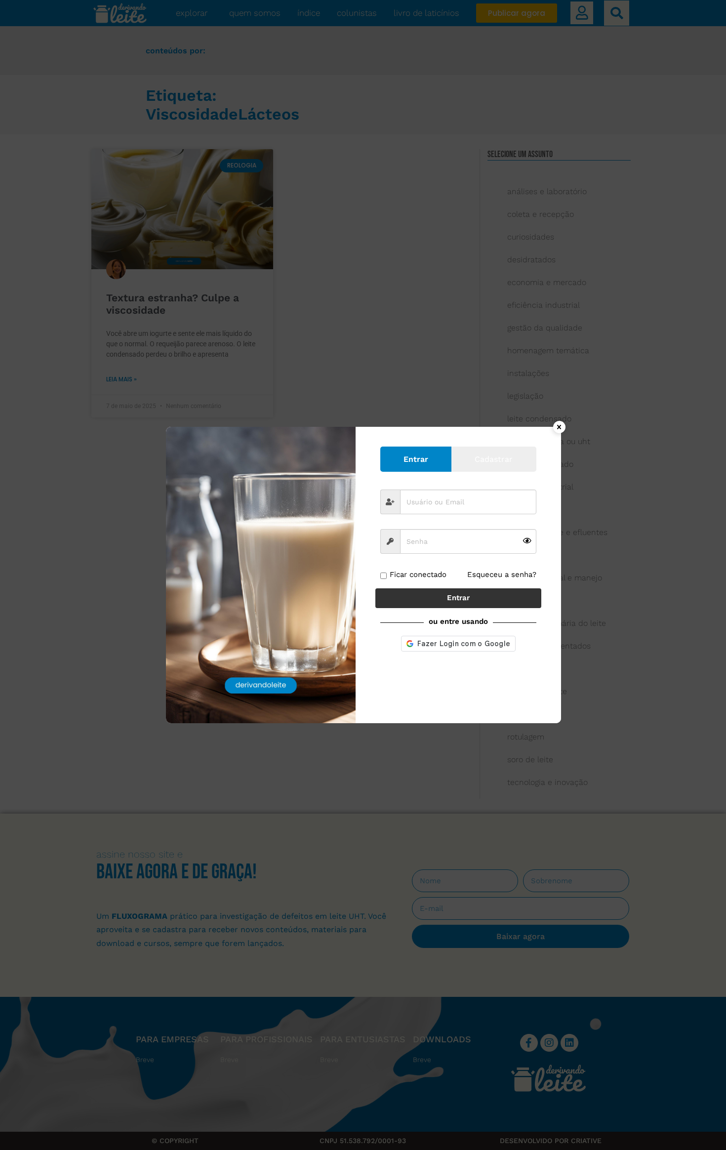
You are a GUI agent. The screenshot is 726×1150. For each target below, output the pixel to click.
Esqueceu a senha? (501, 574)
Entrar (458, 597)
